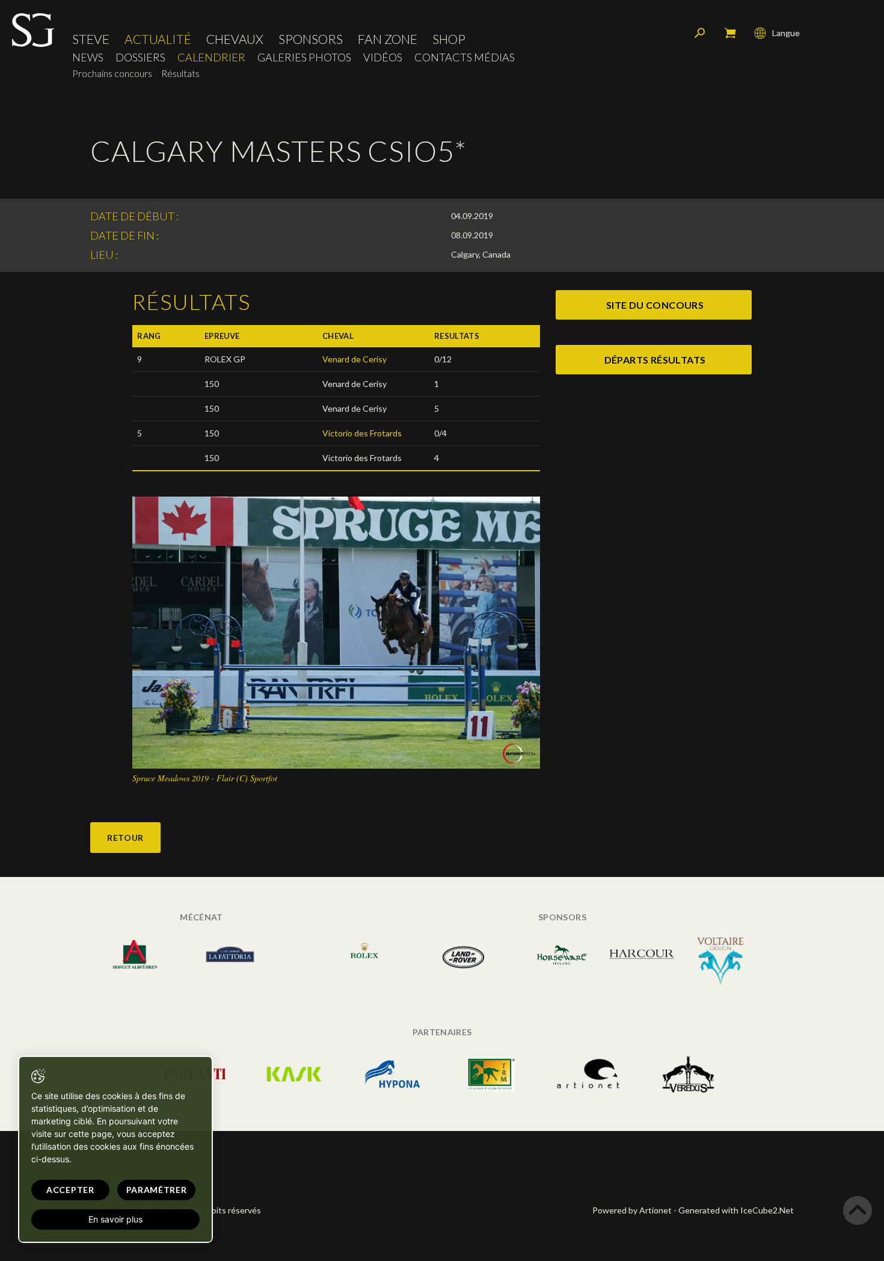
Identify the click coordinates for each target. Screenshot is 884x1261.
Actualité (157, 39)
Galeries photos (304, 57)
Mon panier (730, 33)
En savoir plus (115, 1219)
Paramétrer (156, 1190)
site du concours (655, 305)
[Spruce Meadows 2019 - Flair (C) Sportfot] (336, 632)
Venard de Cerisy (354, 359)
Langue (786, 33)
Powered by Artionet (632, 1210)
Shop (448, 39)
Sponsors (310, 39)
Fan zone (387, 39)
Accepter (70, 1190)
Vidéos (382, 57)
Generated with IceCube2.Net (736, 1210)
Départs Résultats (655, 359)
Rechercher (700, 33)
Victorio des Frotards (362, 433)
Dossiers (140, 57)
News (87, 57)
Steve (90, 39)
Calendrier (211, 57)
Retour (125, 837)
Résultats (180, 73)
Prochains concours (112, 73)
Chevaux (234, 39)
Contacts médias (464, 57)
